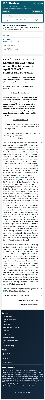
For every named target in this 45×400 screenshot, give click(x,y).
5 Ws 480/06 (20, 177)
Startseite (9, 25)
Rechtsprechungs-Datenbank (28, 378)
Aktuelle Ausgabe (9, 338)
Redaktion (6, 330)
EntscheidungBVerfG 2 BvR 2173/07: (11, 40)
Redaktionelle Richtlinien (11, 327)
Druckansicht (11, 46)
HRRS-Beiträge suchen (10, 340)
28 (21, 86)
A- (38, 4)
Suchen (6, 35)
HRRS (32, 376)
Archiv (5, 343)
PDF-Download (12, 49)
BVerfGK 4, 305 (29, 254)
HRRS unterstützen (9, 319)
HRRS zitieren (7, 322)
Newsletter (9, 378)
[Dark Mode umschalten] (34, 3)
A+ (42, 4)
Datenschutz (26, 392)
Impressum (18, 392)
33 (32, 86)
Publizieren (7, 325)
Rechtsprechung (21, 25)
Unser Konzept (8, 316)
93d (4, 291)
